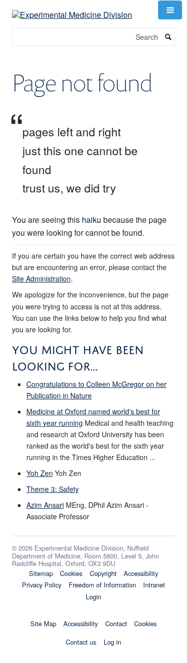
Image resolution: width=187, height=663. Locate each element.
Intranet (154, 584)
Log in (112, 642)
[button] (170, 9)
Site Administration (41, 279)
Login (93, 596)
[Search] (169, 37)
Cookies (71, 573)
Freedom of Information (102, 584)
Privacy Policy (41, 584)
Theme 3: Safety (52, 489)
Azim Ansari (45, 505)
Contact (116, 623)
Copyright (103, 573)
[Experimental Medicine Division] (72, 8)
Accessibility (141, 573)
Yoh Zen (39, 473)
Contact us (81, 642)
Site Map (43, 623)
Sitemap (41, 573)
